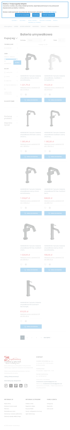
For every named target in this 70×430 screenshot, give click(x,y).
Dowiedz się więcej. (50, 12)
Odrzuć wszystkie (48, 15)
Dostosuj (36, 15)
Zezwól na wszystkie (22, 15)
